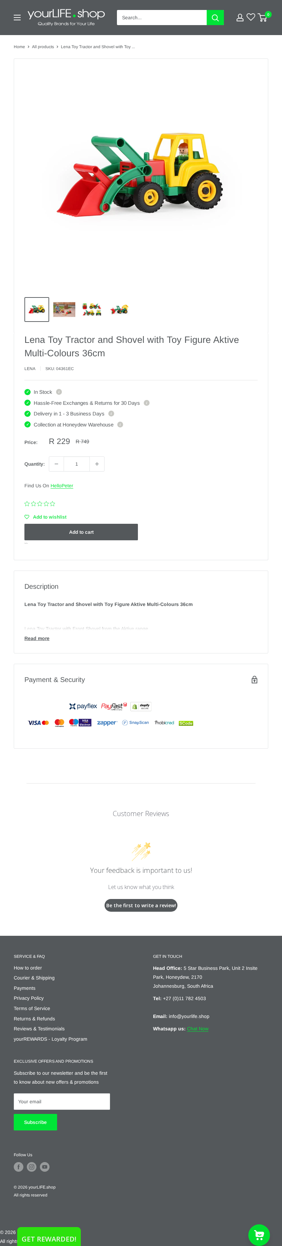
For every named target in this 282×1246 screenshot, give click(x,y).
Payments (24, 988)
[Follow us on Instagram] (31, 1167)
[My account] (240, 17)
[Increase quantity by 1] (97, 464)
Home (19, 46)
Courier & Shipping (34, 977)
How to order (28, 968)
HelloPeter (62, 485)
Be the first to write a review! (141, 905)
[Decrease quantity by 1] (56, 464)
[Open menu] (17, 17)
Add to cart (81, 532)
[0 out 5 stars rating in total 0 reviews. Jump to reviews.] (41, 503)
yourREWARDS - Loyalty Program (50, 1039)
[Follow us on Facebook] (18, 1167)
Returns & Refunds (34, 1018)
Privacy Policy (29, 998)
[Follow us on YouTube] (45, 1167)
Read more (37, 638)
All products (43, 46)
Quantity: (34, 464)
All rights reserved (30, 1195)
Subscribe (35, 1122)
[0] (262, 17)
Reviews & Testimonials (39, 1028)
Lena (29, 368)
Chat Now (197, 1028)
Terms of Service (32, 1008)
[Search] (215, 17)
